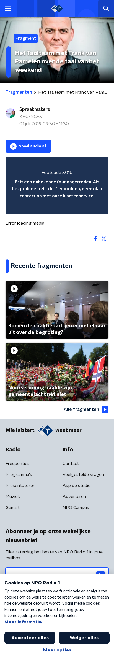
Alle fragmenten (81, 409)
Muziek (13, 496)
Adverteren (74, 496)
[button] (8, 8)
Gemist (13, 507)
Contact (71, 463)
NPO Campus (76, 507)
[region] (57, 185)
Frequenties (18, 463)
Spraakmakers (34, 109)
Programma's (19, 474)
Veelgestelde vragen (83, 474)
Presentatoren (20, 485)
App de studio (77, 485)
